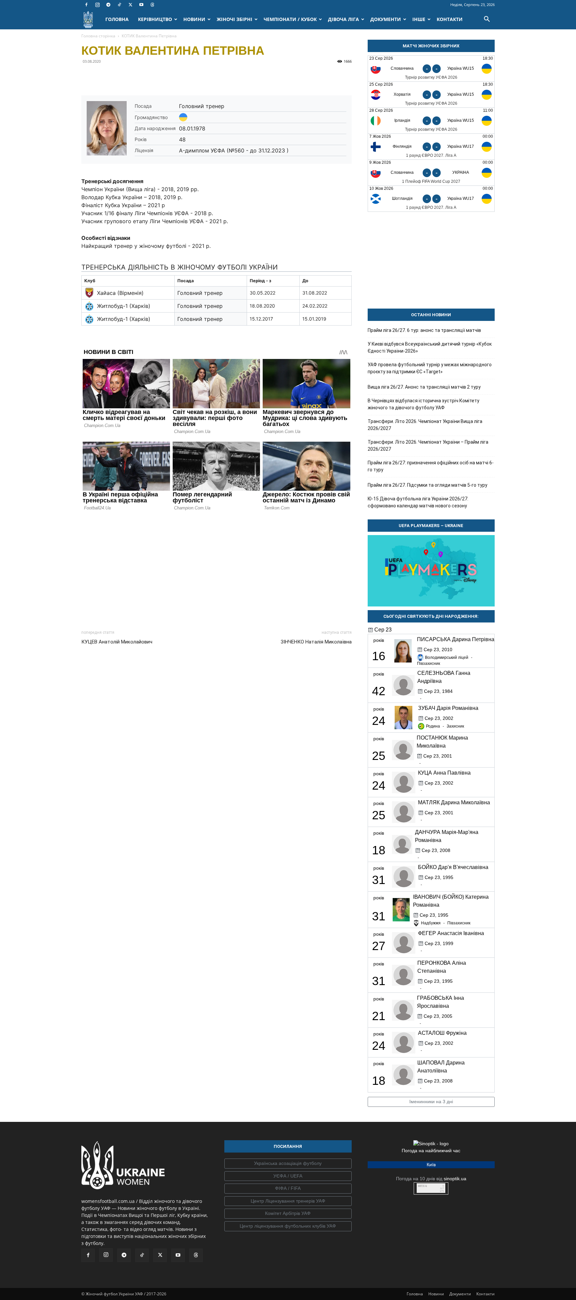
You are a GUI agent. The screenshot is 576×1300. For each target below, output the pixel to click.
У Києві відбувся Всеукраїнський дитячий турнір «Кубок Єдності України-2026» (430, 347)
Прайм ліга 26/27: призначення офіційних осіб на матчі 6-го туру (431, 466)
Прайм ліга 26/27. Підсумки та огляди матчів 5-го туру (427, 485)
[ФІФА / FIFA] (288, 1188)
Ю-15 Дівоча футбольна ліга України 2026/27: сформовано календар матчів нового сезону (418, 502)
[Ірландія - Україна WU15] (431, 120)
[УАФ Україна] (288, 1163)
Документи (460, 1294)
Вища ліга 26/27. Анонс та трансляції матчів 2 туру (424, 387)
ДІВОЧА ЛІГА (343, 19)
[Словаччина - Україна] (431, 172)
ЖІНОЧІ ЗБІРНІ (234, 19)
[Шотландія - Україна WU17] (431, 198)
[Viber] (134, 76)
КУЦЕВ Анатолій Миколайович (116, 642)
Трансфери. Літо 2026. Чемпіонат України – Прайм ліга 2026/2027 (428, 445)
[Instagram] (97, 4)
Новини (436, 1294)
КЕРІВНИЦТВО (155, 19)
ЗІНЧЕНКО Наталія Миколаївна (316, 642)
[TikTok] (119, 4)
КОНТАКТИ (450, 19)
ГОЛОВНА (117, 19)
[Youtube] (141, 4)
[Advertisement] (216, 568)
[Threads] (152, 4)
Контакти (485, 1294)
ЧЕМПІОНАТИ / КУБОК (290, 19)
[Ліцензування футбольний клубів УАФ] (288, 1226)
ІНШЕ (418, 19)
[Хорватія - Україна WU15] (431, 94)
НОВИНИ (194, 19)
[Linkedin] (164, 76)
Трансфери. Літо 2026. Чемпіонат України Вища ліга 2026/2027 (425, 425)
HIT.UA (422, 1186)
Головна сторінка (98, 36)
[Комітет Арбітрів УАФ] (288, 1213)
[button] (487, 20)
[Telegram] (108, 4)
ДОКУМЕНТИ (385, 19)
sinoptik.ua (455, 1178)
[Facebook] (86, 4)
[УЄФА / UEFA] (288, 1176)
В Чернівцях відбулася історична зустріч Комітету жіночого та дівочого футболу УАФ (423, 404)
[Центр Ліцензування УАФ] (288, 1201)
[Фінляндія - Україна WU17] (431, 146)
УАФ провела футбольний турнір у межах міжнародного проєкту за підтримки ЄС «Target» (430, 368)
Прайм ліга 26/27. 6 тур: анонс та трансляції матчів (424, 330)
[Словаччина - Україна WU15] (431, 68)
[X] (130, 4)
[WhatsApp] (149, 76)
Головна (415, 1294)
